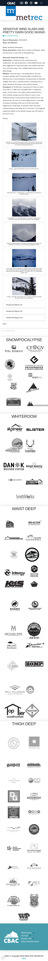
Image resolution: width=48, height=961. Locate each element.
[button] (41, 3)
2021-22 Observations (8, 330)
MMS (24, 959)
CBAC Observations (11, 36)
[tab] (24, 305)
